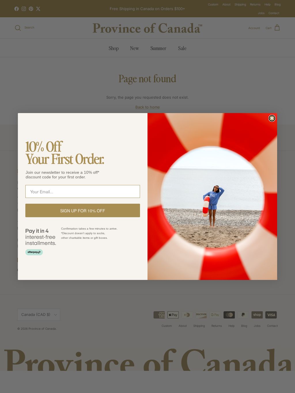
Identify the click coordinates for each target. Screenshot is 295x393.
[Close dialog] (272, 118)
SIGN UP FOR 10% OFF (82, 210)
